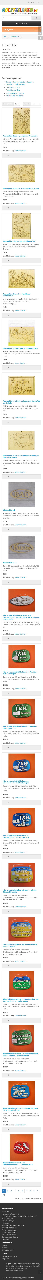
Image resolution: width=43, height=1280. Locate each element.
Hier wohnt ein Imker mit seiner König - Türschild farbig (20, 891)
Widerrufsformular (8, 1232)
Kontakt (5, 1245)
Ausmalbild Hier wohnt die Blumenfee (19, 241)
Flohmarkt (5, 1211)
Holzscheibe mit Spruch (15, 93)
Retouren (5, 1248)
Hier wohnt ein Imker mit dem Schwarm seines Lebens (20, 945)
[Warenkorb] (36, 2)
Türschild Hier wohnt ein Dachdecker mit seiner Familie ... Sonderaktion (20, 1054)
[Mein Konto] (32, 2)
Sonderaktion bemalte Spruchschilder (20, 82)
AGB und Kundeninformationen (13, 1225)
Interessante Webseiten (10, 1214)
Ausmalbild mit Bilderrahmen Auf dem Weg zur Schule (21, 402)
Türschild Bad (9, 510)
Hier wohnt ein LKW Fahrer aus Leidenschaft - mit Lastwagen (16, 782)
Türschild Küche (10, 563)
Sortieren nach (7, 104)
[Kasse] (39, 2)
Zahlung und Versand (9, 1228)
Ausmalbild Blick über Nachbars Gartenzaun (16, 295)
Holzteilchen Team (9, 1235)
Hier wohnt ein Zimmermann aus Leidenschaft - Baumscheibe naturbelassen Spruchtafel (21, 617)
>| (4, 1195)
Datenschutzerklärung (10, 1237)
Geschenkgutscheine (9, 1256)
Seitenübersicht (7, 1250)
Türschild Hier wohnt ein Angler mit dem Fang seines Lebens (20, 1109)
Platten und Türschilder (14, 96)
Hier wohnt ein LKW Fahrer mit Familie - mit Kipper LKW (20, 727)
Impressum (6, 1239)
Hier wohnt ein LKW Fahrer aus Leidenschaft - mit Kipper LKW (16, 836)
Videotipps (5, 1223)
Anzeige (27, 104)
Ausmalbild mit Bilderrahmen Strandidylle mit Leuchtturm (21, 456)
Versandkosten (20, 150)
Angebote (5, 1259)
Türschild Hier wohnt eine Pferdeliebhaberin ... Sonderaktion (18, 1164)
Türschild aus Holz (13, 90)
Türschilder (15, 37)
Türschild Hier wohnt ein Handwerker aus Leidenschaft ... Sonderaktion (21, 1000)
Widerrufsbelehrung (9, 1230)
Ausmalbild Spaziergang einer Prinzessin (20, 136)
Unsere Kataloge (8, 1221)
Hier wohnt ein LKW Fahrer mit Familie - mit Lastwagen (20, 673)
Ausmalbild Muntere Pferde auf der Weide (21, 188)
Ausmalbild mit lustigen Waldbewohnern (20, 348)
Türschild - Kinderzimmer (15, 84)
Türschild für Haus (13, 88)
